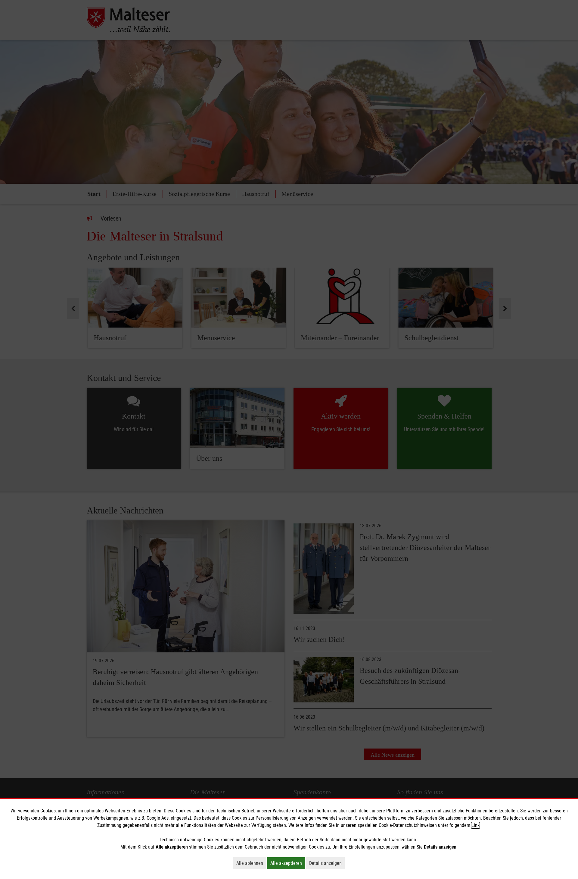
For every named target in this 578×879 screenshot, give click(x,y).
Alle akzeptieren (287, 863)
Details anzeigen (327, 863)
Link (475, 825)
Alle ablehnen (251, 863)
